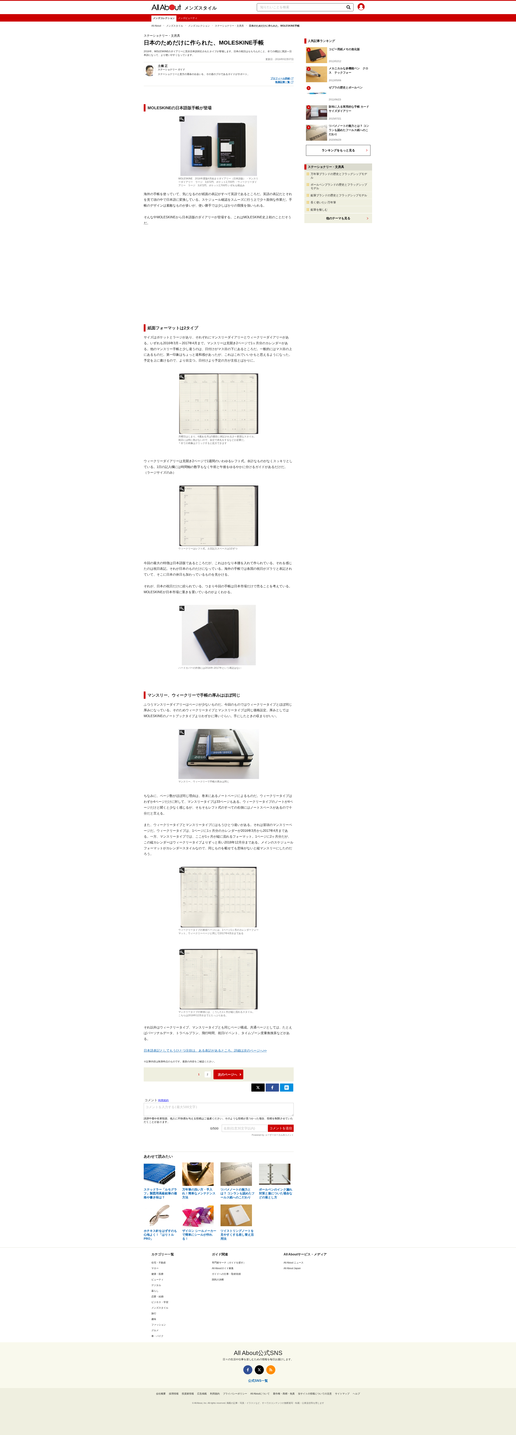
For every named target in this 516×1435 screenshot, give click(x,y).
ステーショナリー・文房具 (229, 25)
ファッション (158, 1324)
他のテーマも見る (338, 218)
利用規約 (215, 1393)
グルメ (155, 1330)
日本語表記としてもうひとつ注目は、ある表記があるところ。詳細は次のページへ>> (205, 1050)
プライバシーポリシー (235, 1393)
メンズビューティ (187, 18)
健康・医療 (157, 1274)
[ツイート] (258, 1088)
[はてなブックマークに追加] (286, 1088)
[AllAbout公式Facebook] (247, 1369)
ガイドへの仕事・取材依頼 (226, 1274)
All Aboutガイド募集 (223, 1268)
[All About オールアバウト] (166, 8)
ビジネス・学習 (159, 1302)
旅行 (153, 1313)
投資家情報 (188, 1393)
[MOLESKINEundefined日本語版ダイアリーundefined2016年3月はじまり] (218, 635)
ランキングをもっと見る (338, 150)
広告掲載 (202, 1393)
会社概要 (161, 1393)
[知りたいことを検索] (348, 7)
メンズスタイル (200, 7)
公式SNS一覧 (258, 1380)
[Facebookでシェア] (272, 1088)
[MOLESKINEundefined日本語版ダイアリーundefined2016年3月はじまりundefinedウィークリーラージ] (218, 516)
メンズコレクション (164, 18)
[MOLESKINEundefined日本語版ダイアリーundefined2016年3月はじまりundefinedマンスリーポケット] (218, 403)
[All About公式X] (259, 1369)
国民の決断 (218, 1279)
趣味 (153, 1319)
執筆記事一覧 (282, 82)
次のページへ (227, 1074)
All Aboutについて (260, 1393)
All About (156, 25)
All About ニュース (294, 1262)
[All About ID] (361, 7)
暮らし (155, 1290)
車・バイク (157, 1336)
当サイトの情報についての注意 (315, 1393)
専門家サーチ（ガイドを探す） (229, 1262)
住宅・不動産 (158, 1262)
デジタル (156, 1285)
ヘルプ (356, 1393)
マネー (155, 1268)
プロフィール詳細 (280, 78)
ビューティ (157, 1279)
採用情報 (174, 1393)
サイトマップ (342, 1393)
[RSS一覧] (270, 1369)
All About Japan (292, 1268)
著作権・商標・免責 (284, 1393)
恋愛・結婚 (157, 1296)
